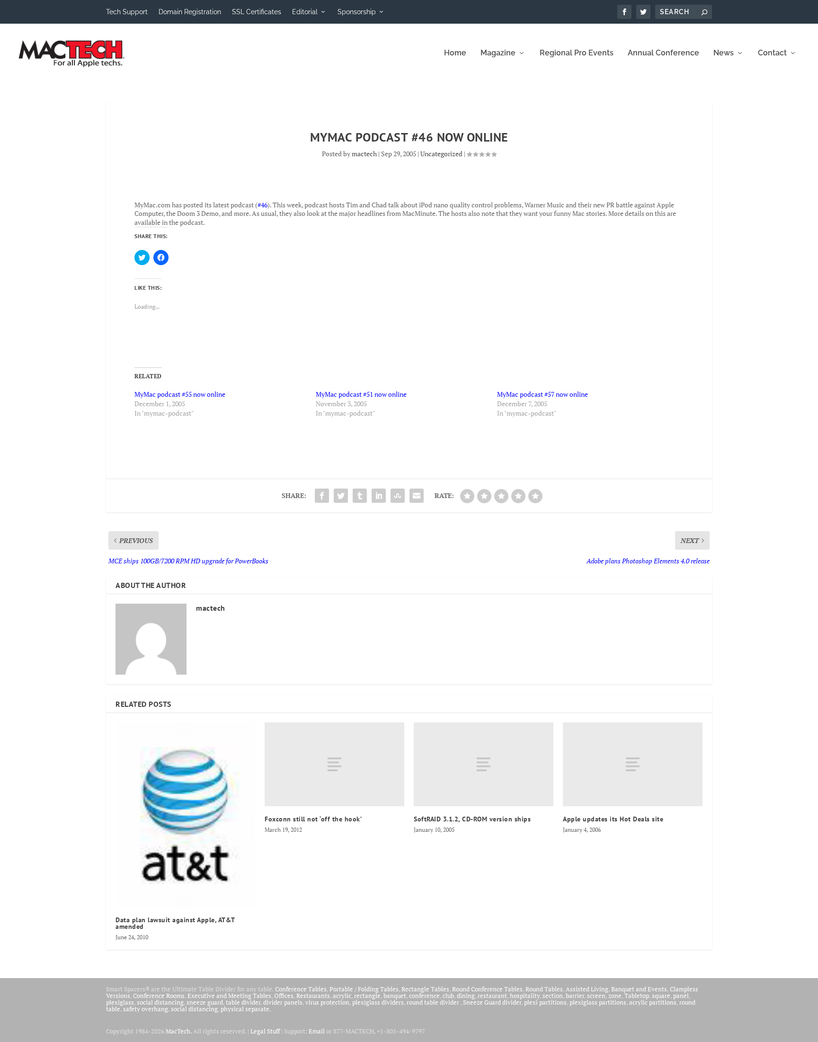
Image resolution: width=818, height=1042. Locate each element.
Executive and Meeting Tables (229, 995)
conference (424, 995)
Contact (772, 53)
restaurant (492, 995)
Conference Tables (301, 989)
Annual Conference (663, 53)
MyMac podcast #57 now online (542, 394)
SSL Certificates (256, 12)
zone (615, 995)
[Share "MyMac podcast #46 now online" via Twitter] (340, 495)
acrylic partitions (652, 1002)
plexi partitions (545, 1002)
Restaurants (313, 995)
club (448, 995)
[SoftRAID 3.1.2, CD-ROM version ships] (483, 764)
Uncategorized (441, 153)
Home (455, 53)
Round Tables (544, 989)
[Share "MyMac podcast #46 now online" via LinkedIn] (378, 495)
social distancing (160, 1002)
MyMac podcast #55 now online (179, 394)
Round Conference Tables (487, 989)
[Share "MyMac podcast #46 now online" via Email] (416, 495)
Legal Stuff (265, 1031)
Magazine (498, 53)
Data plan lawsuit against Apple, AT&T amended (175, 923)
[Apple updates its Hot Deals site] (632, 764)
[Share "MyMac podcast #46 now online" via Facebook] (321, 495)
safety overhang (145, 1009)
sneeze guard (205, 1002)
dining (466, 995)
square (661, 995)
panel (681, 995)
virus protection (327, 1002)
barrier (575, 995)
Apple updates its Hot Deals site (613, 819)
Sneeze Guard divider (492, 1002)
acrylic (342, 995)
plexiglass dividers (378, 1002)
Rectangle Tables (425, 989)
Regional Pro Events (577, 53)
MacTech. (179, 1031)
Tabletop (636, 995)
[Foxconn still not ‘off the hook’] (334, 764)
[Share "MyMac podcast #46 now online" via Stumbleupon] (397, 495)
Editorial (305, 12)
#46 (262, 204)
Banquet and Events (639, 989)
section (552, 995)
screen (596, 995)
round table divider (433, 1002)
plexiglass (120, 1002)
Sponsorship (357, 12)
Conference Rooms (159, 995)
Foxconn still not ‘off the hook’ (313, 819)
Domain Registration (190, 12)
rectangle (367, 995)
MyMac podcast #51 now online (361, 394)
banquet (394, 995)
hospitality (525, 995)
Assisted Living (587, 989)
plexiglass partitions (597, 1002)
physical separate (245, 1009)
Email (317, 1031)
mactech (364, 153)
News (723, 53)
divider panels (282, 1002)
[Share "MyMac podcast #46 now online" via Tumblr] (359, 495)
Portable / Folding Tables (364, 989)
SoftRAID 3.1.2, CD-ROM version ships (472, 819)
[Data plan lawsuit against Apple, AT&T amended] (185, 814)
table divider (243, 1002)
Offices (283, 995)
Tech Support (127, 12)
